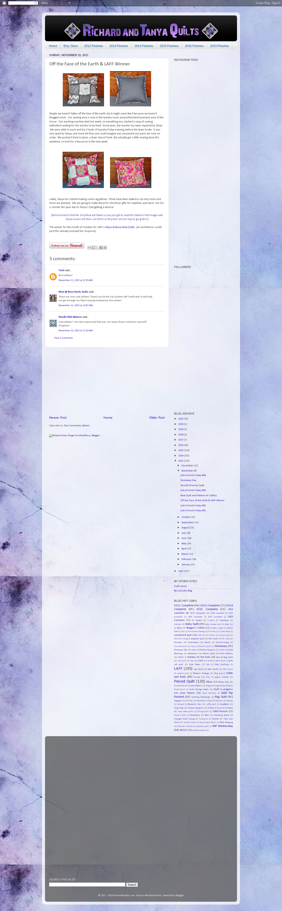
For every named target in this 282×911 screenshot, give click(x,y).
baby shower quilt (213, 624)
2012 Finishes (93, 46)
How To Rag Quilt (224, 657)
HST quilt (182, 661)
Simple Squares (195, 708)
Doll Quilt (213, 638)
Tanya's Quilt (180, 715)
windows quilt (202, 726)
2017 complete (197, 613)
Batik (179, 628)
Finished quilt (180, 646)
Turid (61, 270)
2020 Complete (195, 617)
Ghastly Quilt (204, 646)
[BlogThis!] (93, 248)
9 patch (211, 620)
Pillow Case (223, 682)
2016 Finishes (194, 46)
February (186, 559)
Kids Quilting (222, 664)
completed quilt (183, 635)
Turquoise (203, 719)
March (185, 554)
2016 (181, 445)
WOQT (183, 730)
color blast (225, 631)
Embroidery (193, 642)
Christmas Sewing (196, 631)
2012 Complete (184, 605)
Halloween (192, 653)
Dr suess (226, 639)
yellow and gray (199, 730)
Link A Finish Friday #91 (193, 510)
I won (192, 661)
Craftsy (212, 635)
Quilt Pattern (187, 693)
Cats (183, 631)
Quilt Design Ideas (199, 689)
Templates (195, 715)
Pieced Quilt (184, 681)
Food (193, 646)
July (183, 533)
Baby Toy (229, 624)
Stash (230, 708)
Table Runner (220, 711)
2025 (181, 419)
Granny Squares (207, 650)
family (207, 642)
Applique (224, 620)
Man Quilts (213, 669)
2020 (181, 424)
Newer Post (58, 418)
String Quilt (203, 711)
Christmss (213, 631)
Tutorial (215, 719)
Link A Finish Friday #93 (193, 490)
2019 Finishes (219, 46)
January (186, 564)
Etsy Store (71, 46)
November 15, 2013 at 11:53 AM (76, 330)
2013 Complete (210, 605)
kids (208, 664)
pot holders (196, 685)
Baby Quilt (192, 624)
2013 (181, 461)
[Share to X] (97, 248)
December (187, 465)
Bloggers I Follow (195, 628)
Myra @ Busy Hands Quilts (73, 292)
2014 (181, 456)
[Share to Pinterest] (105, 248)
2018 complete (217, 613)
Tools (207, 715)
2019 (181, 429)
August (185, 528)
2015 (181, 450)
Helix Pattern (226, 653)
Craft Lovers (180, 586)
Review (229, 701)
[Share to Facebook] (101, 248)
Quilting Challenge (200, 697)
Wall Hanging (226, 722)
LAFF (178, 669)
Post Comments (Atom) (76, 425)
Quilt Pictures (209, 693)
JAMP (200, 660)
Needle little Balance (70, 317)
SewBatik (224, 704)
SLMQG (210, 708)
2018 (181, 435)
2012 (181, 571)
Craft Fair (201, 635)
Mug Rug (218, 673)
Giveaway (221, 646)
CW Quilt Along (181, 639)
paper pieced (221, 677)
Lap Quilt (198, 669)
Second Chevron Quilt (192, 485)
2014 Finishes (144, 46)
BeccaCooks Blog (183, 591)
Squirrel (220, 708)
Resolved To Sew (204, 701)
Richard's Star (194, 704)
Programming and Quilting (218, 686)
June (184, 538)
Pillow (209, 682)
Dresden (178, 642)
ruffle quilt (211, 704)
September (187, 522)
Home (53, 46)
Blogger (180, 895)
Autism (177, 624)
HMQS (181, 657)
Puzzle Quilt (179, 689)
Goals (194, 650)
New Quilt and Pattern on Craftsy (198, 495)
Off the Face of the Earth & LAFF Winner (202, 500)
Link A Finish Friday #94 (193, 475)
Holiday (191, 657)
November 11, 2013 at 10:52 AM (76, 305)
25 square (197, 620)
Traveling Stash (221, 715)
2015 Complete (207, 609)
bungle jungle (216, 628)
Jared (209, 661)
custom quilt (224, 635)
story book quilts (186, 711)
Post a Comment (64, 338)
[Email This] (89, 248)
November (187, 471)
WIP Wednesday (222, 726)
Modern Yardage (201, 673)
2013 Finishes (118, 46)
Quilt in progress (223, 689)
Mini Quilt (228, 669)
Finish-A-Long (222, 642)
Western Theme (185, 726)
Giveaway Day (188, 480)
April (184, 549)
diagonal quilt (197, 638)
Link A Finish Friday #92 (193, 505)
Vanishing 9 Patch (207, 722)
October (186, 517)
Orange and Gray (202, 677)
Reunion (219, 701)
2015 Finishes (169, 46)
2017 (181, 440)
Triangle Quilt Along (184, 719)
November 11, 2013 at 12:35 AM (76, 280)
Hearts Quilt (209, 653)
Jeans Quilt (220, 661)
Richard (180, 704)
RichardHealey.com (124, 895)
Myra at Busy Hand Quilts (120, 227)
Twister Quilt (190, 722)
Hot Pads (205, 657)
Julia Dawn (194, 664)
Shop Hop (179, 708)
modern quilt (183, 673)
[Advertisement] (107, 381)
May (184, 543)
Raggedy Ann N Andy (183, 701)
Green (222, 650)
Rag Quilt (220, 696)
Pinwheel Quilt (180, 686)
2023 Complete (215, 617)
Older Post (157, 418)
